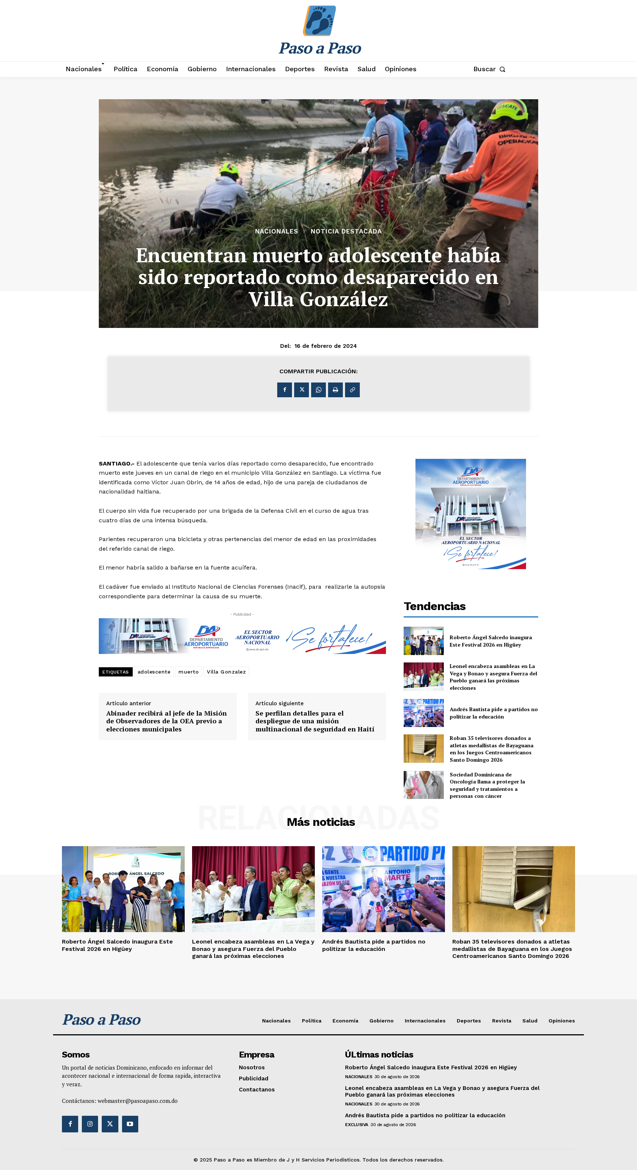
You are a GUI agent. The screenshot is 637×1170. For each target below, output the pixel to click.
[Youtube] (130, 1124)
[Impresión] (335, 389)
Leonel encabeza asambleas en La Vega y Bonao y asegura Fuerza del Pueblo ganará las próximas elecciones (493, 676)
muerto (188, 672)
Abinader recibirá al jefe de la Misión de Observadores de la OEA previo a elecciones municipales (166, 721)
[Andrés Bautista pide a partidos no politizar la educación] (424, 713)
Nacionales (276, 231)
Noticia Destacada (346, 231)
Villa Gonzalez (226, 672)
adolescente (154, 672)
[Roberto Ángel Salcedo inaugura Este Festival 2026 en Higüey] (424, 641)
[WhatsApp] (318, 389)
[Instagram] (90, 1124)
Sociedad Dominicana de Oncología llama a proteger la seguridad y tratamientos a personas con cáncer (487, 785)
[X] (301, 389)
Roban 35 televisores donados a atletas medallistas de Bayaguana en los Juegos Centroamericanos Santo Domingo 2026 (491, 748)
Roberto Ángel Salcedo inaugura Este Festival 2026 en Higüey (491, 641)
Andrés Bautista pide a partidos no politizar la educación (494, 713)
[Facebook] (284, 389)
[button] (490, 69)
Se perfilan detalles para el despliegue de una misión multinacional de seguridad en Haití (315, 721)
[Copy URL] (352, 389)
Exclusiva (356, 1124)
